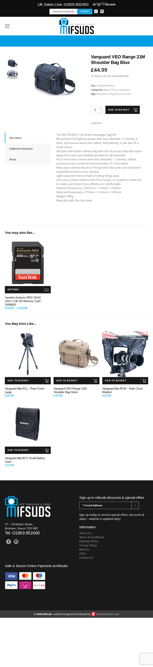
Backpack (102, 104)
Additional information (21, 159)
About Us (85, 543)
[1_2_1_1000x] (12, 73)
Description (16, 148)
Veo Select (126, 104)
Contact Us (86, 568)
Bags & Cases (111, 100)
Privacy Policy (88, 555)
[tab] (28, 148)
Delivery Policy (88, 551)
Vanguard (124, 100)
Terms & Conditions (91, 547)
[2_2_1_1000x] (12, 85)
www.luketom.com (107, 624)
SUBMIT (85, 11)
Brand (13, 169)
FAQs (82, 564)
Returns (84, 559)
